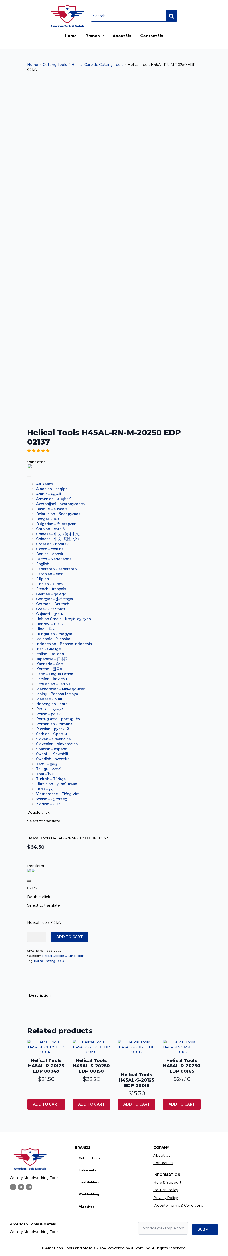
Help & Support (167, 1182)
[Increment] (42, 937)
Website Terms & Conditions (178, 1205)
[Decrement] (30, 937)
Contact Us (151, 35)
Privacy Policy (165, 1198)
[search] (171, 16)
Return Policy (165, 1190)
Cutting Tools (55, 65)
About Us (122, 35)
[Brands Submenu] (104, 35)
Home (71, 35)
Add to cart (69, 937)
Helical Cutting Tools (49, 961)
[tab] (39, 995)
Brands (93, 35)
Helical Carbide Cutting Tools (97, 65)
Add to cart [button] (46, 1104)
